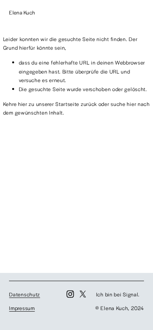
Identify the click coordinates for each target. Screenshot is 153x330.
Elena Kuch (22, 12)
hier (22, 104)
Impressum (22, 308)
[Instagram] (70, 294)
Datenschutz (24, 294)
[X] (83, 294)
